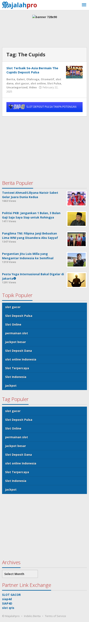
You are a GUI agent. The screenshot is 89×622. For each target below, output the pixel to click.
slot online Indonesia (20, 359)
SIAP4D (7, 603)
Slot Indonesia (15, 377)
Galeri (21, 79)
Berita (10, 79)
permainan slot (16, 333)
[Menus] (84, 5)
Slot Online (13, 324)
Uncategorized (17, 87)
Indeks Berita (32, 616)
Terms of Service (55, 616)
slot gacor (22, 83)
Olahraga (32, 79)
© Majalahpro (11, 616)
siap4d (7, 599)
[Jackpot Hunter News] (20, 4)
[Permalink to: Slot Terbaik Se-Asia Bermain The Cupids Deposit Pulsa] (74, 72)
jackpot (11, 386)
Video (33, 87)
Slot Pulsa (54, 83)
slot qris (8, 608)
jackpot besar (15, 342)
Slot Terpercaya (17, 368)
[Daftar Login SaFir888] (44, 107)
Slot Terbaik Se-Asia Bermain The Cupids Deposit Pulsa (32, 70)
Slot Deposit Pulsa (18, 316)
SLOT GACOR (11, 595)
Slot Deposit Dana (18, 351)
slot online (38, 83)
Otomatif (47, 79)
